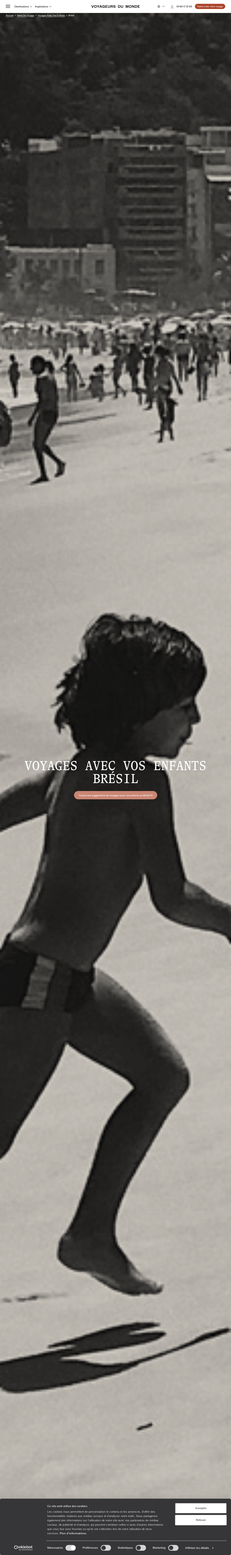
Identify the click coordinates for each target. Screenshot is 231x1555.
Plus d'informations (73, 1533)
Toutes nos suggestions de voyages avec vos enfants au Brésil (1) (116, 795)
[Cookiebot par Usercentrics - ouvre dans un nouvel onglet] (23, 1548)
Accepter (201, 1508)
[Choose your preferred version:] (161, 6)
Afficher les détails (197, 1547)
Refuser (201, 1519)
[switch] (106, 1548)
